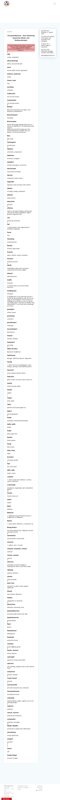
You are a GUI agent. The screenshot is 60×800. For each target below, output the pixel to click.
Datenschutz (39, 787)
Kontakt (40, 789)
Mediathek (9, 31)
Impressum (39, 785)
